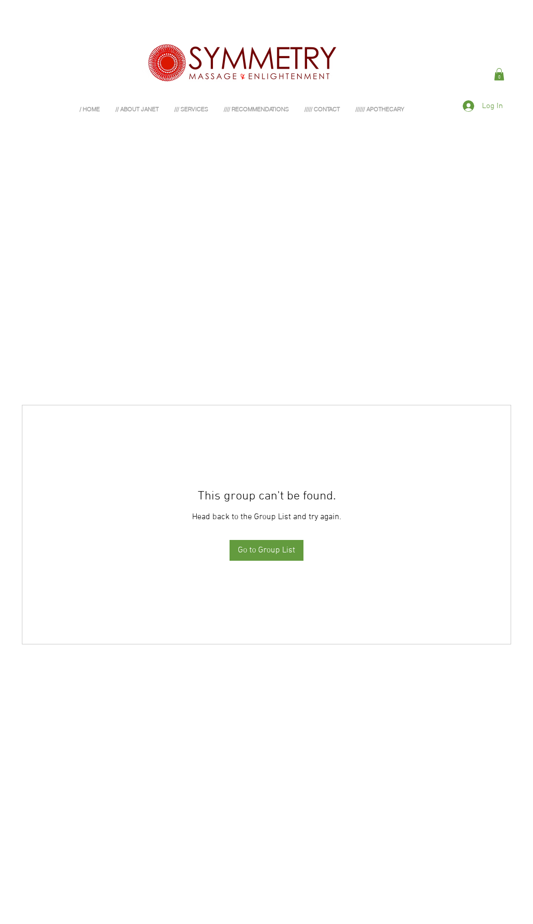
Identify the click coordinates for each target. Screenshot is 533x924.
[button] (499, 74)
